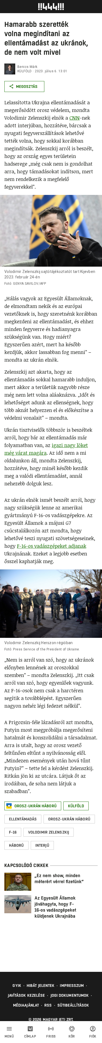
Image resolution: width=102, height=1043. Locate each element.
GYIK (17, 985)
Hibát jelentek (40, 985)
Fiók (92, 1036)
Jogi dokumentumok (70, 995)
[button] (32, 806)
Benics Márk (27, 67)
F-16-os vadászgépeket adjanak (51, 546)
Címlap (30, 1036)
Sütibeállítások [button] (73, 1005)
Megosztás (27, 86)
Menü (9, 1036)
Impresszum (72, 985)
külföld (24, 71)
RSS (48, 1005)
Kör (72, 1036)
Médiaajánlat (26, 1005)
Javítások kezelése (26, 995)
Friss (51, 1036)
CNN (74, 117)
